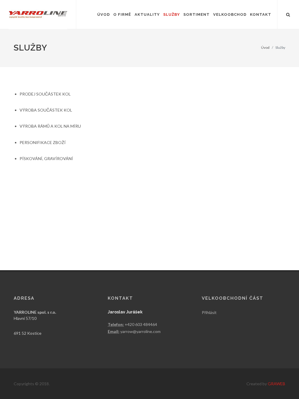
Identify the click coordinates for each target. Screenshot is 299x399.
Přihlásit (209, 312)
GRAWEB (276, 383)
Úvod (265, 47)
